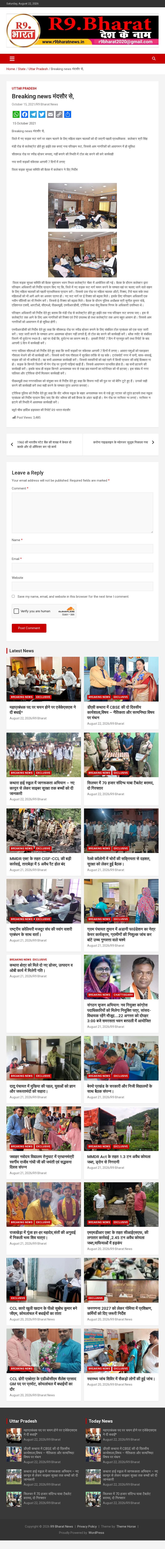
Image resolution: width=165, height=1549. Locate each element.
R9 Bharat (40, 718)
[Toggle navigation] (12, 59)
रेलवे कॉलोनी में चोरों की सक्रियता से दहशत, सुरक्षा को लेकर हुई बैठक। (118, 861)
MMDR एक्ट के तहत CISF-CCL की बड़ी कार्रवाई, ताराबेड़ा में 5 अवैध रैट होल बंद (40, 861)
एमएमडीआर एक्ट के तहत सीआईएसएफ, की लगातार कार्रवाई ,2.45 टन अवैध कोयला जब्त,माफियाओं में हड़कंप (117, 1237)
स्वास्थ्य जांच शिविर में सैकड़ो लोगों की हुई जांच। (121, 1378)
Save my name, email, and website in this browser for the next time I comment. (73, 597)
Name (17, 540)
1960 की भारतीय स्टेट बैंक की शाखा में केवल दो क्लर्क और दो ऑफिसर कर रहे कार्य (44, 444)
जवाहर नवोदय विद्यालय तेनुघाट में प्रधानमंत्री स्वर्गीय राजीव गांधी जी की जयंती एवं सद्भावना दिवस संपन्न (42, 1162)
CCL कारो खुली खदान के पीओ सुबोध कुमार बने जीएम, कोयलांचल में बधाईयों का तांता (43, 1311)
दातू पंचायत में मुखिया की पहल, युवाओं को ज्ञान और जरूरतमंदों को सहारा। (42, 1089)
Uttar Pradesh (24, 88)
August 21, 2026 (21, 870)
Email (17, 559)
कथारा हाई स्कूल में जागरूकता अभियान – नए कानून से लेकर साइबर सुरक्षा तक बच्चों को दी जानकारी (42, 788)
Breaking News (21, 697)
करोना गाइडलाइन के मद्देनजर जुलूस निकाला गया (120, 442)
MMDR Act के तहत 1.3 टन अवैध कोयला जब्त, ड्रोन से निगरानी (118, 1159)
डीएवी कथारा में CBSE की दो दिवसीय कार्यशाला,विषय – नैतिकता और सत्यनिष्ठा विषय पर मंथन (120, 712)
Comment (20, 488)
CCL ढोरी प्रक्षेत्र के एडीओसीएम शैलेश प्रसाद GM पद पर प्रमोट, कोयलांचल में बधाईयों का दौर (43, 1384)
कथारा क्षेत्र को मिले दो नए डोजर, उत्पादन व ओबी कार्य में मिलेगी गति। (41, 968)
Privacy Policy (87, 1526)
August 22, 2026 (21, 718)
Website (17, 578)
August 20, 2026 (98, 1249)
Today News (101, 1421)
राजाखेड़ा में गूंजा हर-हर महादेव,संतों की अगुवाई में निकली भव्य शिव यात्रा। (43, 1235)
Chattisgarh (123, 994)
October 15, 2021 (23, 104)
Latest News (21, 650)
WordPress (96, 1533)
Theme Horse (126, 1526)
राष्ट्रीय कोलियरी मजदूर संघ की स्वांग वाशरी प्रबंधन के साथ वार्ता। (41, 932)
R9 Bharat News (47, 104)
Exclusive (43, 697)
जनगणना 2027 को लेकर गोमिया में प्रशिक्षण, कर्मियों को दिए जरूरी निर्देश (119, 1311)
